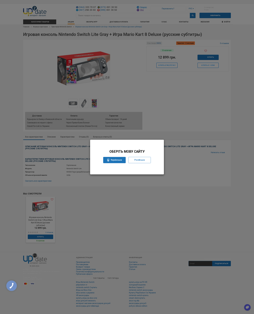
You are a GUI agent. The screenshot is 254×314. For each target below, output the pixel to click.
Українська (116, 160)
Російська (139, 160)
